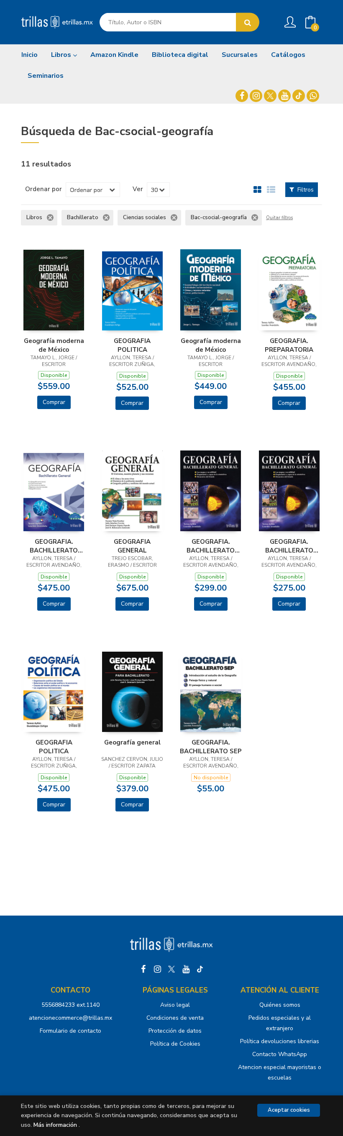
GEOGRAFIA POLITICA (132, 345)
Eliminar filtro (50, 217)
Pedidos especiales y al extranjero (279, 1023)
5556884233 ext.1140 (70, 1005)
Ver (138, 189)
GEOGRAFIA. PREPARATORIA (289, 345)
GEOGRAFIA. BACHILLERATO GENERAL (54, 545)
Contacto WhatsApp (279, 1054)
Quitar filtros (279, 218)
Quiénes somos (279, 1005)
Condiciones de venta (175, 1018)
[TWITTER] (270, 96)
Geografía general (132, 742)
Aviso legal (175, 1005)
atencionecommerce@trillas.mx (70, 1018)
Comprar (54, 402)
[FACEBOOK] (241, 96)
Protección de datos (175, 1031)
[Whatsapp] (313, 96)
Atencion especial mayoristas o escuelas (279, 1072)
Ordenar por (43, 189)
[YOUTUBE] (284, 96)
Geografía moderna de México (54, 345)
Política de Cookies (175, 1044)
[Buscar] (247, 22)
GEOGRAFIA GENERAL (132, 545)
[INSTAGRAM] (256, 96)
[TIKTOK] (298, 96)
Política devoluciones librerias (279, 1041)
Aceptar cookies (289, 1110)
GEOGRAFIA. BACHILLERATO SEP (211, 746)
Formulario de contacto (70, 1031)
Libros (62, 54)
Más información (55, 1125)
